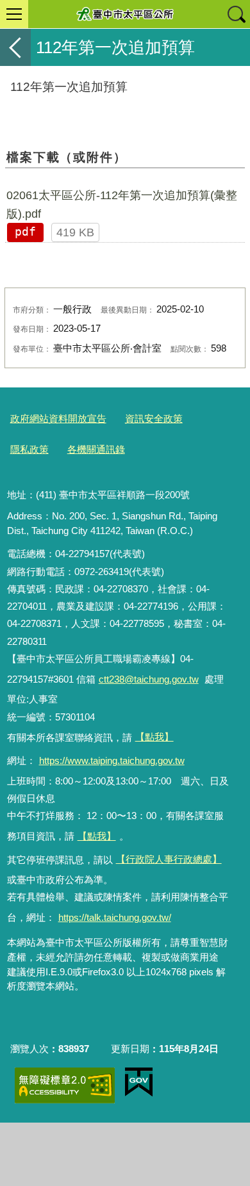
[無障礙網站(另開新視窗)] (65, 1085)
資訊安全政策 (154, 418)
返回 (15, 47)
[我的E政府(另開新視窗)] (139, 1082)
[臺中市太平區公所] (125, 14)
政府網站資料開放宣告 (58, 418)
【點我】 (97, 836)
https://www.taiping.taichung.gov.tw (112, 760)
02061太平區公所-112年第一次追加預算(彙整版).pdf (121, 204)
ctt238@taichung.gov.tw (149, 679)
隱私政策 (29, 449)
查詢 (236, 14)
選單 (14, 14)
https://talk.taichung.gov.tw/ (114, 917)
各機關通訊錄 (96, 449)
